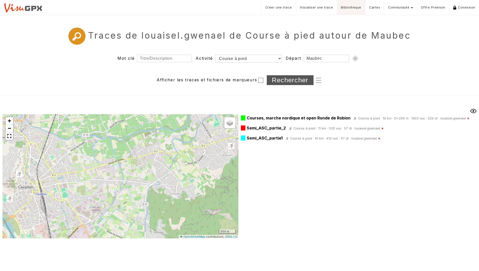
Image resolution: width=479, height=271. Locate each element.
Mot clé (126, 58)
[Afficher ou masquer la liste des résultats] (473, 111)
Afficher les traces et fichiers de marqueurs (207, 79)
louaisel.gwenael (453, 118)
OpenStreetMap (194, 236)
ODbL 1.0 (231, 236)
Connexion (466, 7)
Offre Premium (433, 7)
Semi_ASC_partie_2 (266, 127)
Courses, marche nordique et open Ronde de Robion (299, 117)
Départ (293, 58)
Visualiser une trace (316, 7)
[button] (231, 146)
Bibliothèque (351, 7)
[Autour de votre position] (355, 58)
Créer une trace (278, 7)
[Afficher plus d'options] (318, 79)
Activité (204, 58)
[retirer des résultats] (468, 118)
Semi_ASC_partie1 (265, 138)
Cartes (374, 7)
